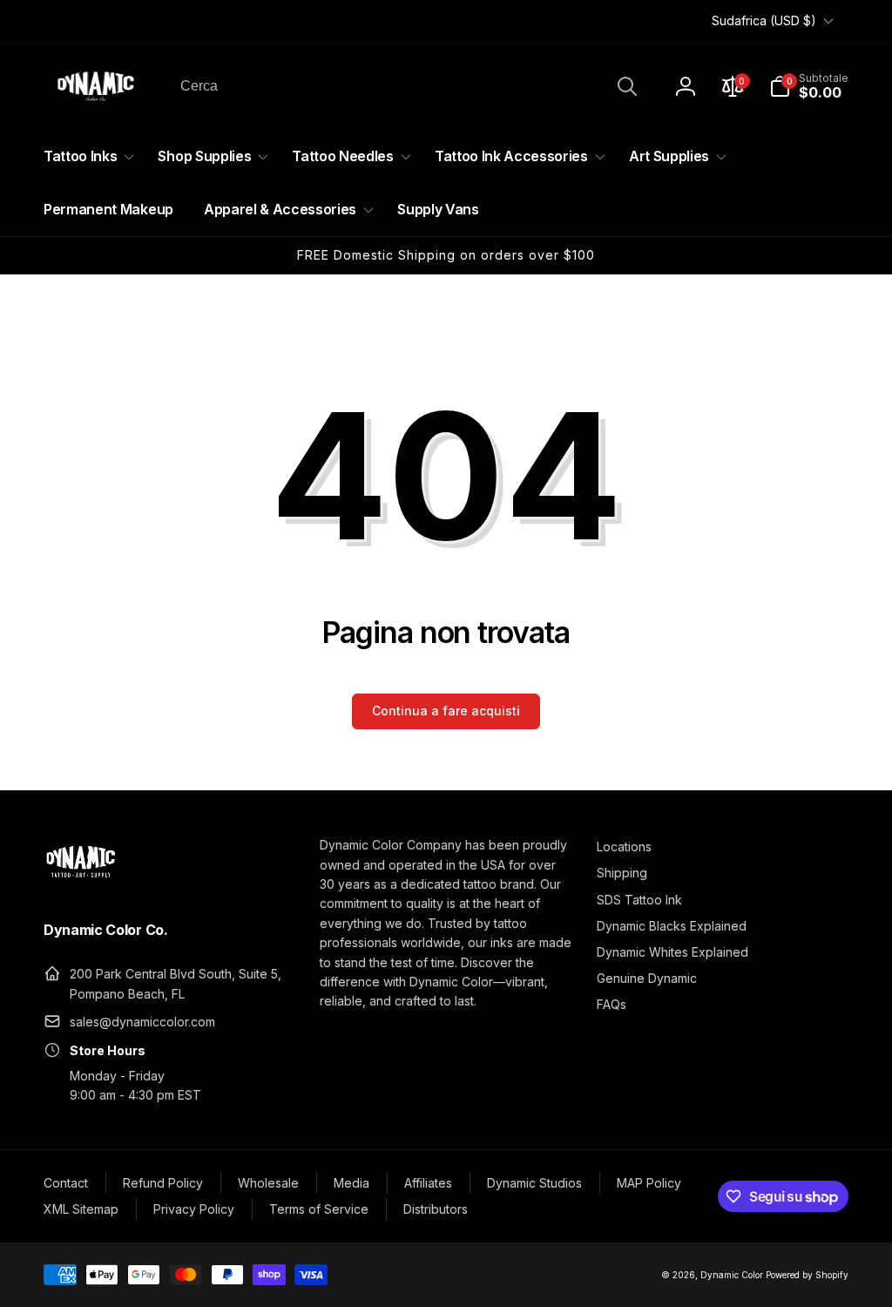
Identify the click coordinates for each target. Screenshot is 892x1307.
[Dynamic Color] (81, 882)
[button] (808, 86)
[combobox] (407, 86)
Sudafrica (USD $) (764, 20)
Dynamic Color (731, 1275)
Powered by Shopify (807, 1275)
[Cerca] (627, 86)
